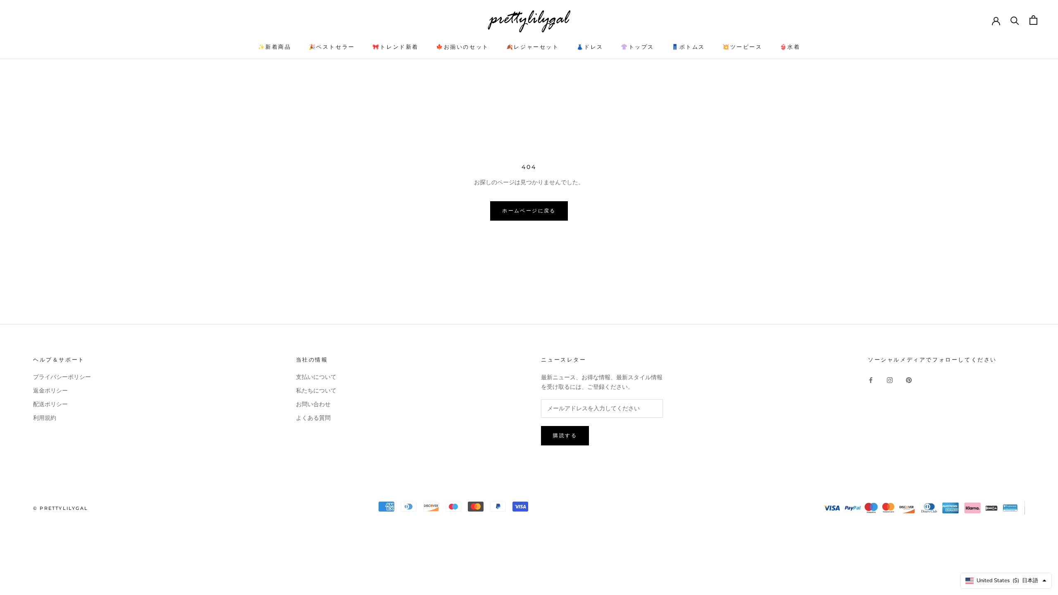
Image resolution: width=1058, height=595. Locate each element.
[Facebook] (871, 380)
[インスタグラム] (890, 380)
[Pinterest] (909, 380)
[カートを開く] (1033, 20)
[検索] (1014, 20)
